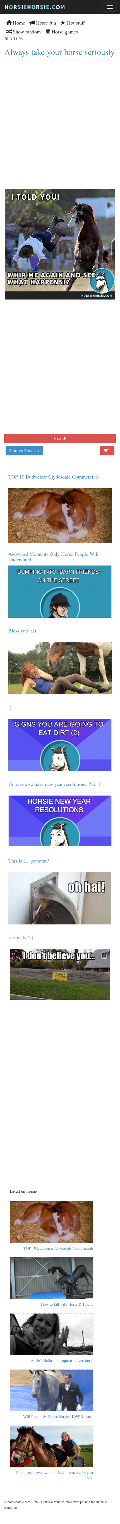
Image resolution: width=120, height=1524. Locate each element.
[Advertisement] (60, 123)
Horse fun (45, 22)
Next (58, 438)
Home (18, 22)
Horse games (64, 31)
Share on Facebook (24, 450)
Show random (26, 31)
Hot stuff (75, 22)
